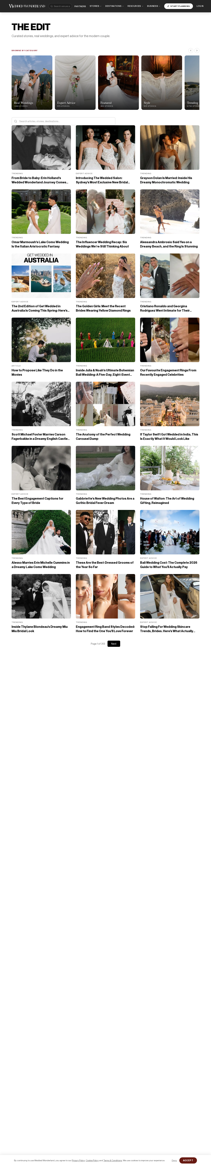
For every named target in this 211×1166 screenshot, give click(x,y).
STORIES (94, 6)
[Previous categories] (190, 50)
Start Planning (180, 6)
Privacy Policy (78, 1160)
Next (113, 643)
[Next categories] (196, 50)
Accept (188, 1160)
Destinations (113, 6)
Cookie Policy (92, 1160)
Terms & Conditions (112, 1160)
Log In (200, 6)
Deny (174, 1160)
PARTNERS (80, 6)
